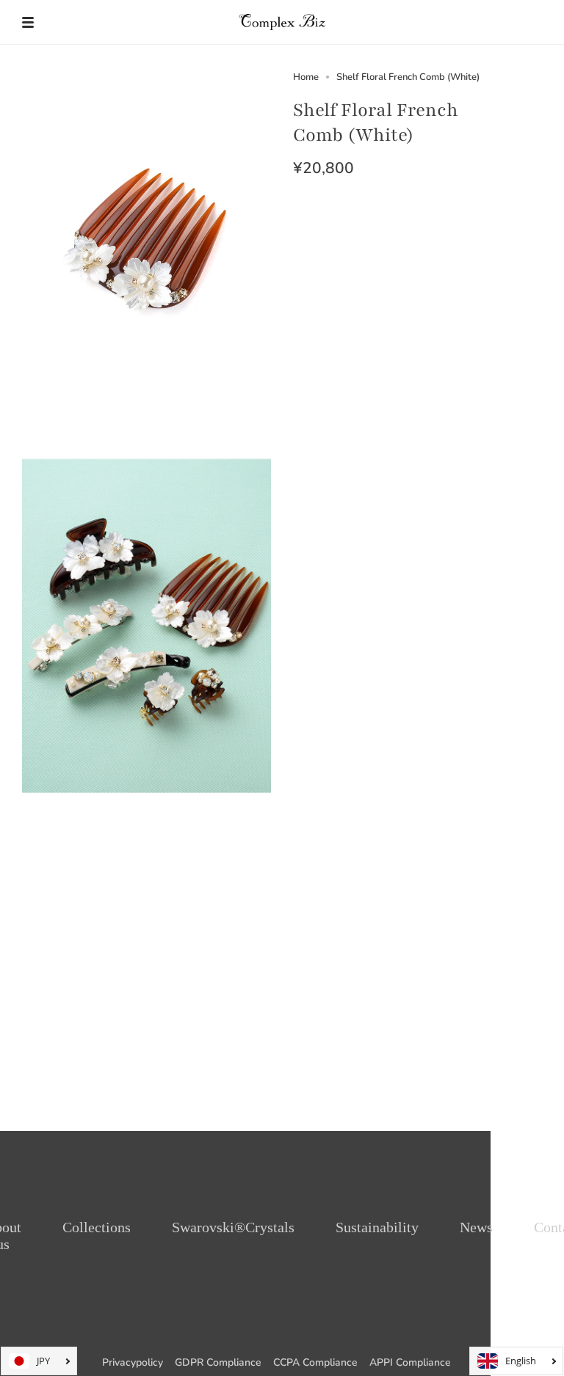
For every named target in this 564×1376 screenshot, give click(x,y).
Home (306, 77)
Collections (96, 1227)
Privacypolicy (132, 1362)
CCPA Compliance (315, 1362)
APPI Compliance (410, 1362)
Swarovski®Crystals (233, 1227)
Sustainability (377, 1227)
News (476, 1227)
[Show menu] (33, 22)
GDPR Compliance (218, 1362)
